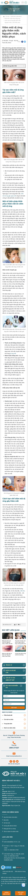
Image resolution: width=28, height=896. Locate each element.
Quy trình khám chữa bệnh (9, 817)
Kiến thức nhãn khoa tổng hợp (12, 18)
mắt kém (22, 591)
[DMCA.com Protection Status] (17, 867)
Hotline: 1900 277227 (6, 893)
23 (16, 624)
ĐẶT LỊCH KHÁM (20, 893)
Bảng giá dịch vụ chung (9, 828)
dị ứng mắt (13, 353)
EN (23, 2)
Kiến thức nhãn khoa (16, 16)
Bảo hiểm (5, 820)
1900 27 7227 (11, 791)
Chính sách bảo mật (8, 871)
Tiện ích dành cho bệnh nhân (10, 831)
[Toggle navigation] (2, 3)
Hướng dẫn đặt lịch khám (9, 825)
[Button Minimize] (24, 66)
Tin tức (7, 16)
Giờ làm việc (6, 823)
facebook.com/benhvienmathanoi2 (16, 797)
